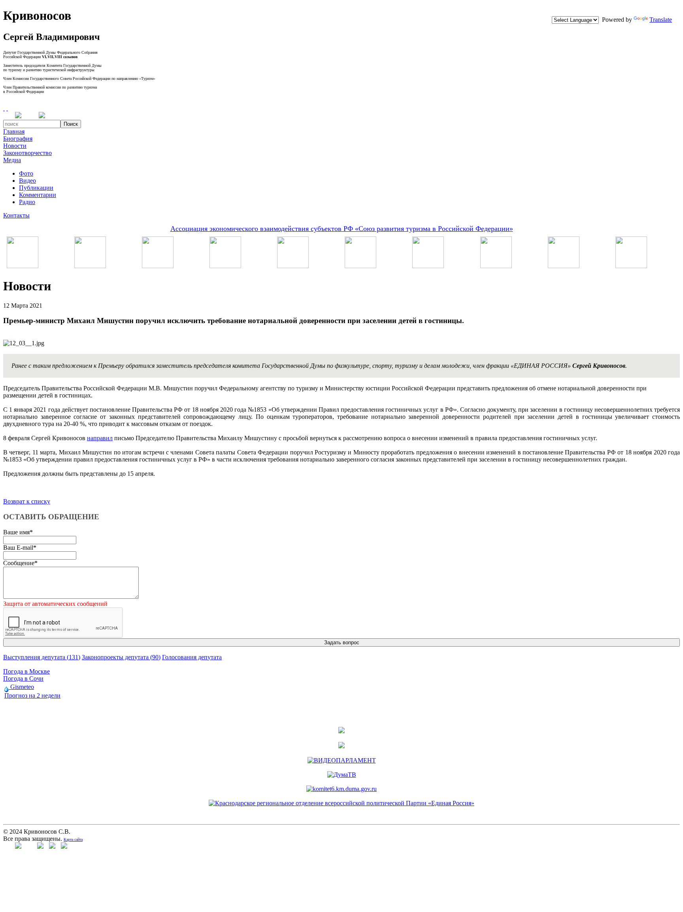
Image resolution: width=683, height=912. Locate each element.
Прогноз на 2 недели (32, 695)
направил (100, 438)
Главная (14, 131)
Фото (26, 173)
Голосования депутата (192, 657)
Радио (27, 202)
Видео (27, 180)
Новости (14, 145)
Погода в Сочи (23, 678)
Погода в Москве (26, 671)
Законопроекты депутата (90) (121, 657)
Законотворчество (27, 152)
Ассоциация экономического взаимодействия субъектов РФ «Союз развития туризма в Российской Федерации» (341, 229)
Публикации (36, 187)
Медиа (12, 160)
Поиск (71, 124)
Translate (660, 19)
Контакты (16, 215)
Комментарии (37, 194)
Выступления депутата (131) (41, 657)
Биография (17, 138)
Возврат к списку (26, 501)
